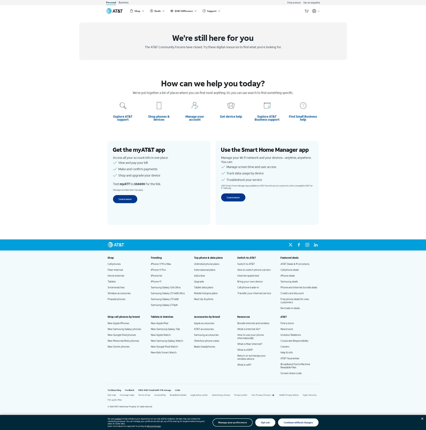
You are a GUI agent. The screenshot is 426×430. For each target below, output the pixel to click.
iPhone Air (156, 275)
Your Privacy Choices (260, 395)
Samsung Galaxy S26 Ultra (165, 287)
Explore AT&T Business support (267, 118)
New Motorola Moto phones (123, 340)
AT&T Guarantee (290, 358)
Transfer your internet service (254, 293)
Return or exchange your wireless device (251, 357)
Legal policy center (199, 395)
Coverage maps (127, 395)
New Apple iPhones (118, 323)
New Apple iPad (159, 323)
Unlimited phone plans (206, 264)
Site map (112, 395)
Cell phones (114, 264)
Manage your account (194, 118)
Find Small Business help (303, 118)
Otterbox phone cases (206, 340)
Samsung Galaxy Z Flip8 (164, 305)
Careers (285, 346)
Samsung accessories (206, 334)
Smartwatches (116, 287)
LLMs (177, 390)
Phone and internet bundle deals (299, 287)
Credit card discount (292, 293)
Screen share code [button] (291, 373)
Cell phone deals (290, 269)
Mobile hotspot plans (206, 293)
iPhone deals (288, 275)
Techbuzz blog (114, 390)
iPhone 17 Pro (158, 269)
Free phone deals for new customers (295, 300)
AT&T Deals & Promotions (295, 264)
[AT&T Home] (114, 11)
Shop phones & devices (159, 118)
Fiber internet (115, 269)
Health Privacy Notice (289, 395)
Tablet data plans (203, 287)
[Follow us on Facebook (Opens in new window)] (299, 245)
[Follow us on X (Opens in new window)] (290, 245)
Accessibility (160, 395)
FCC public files (115, 400)
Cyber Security (310, 395)
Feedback (129, 390)
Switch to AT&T (246, 264)
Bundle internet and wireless (253, 323)
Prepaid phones (116, 299)
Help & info (287, 352)
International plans (204, 269)
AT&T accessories (204, 329)
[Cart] (307, 11)
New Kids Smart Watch (164, 352)
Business (124, 2)
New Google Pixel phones (122, 334)
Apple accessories (204, 323)
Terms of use (144, 395)
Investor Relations (291, 334)
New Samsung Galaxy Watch (167, 340)
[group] (126, 258)
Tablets (112, 281)
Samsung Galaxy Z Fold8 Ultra (168, 293)
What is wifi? (244, 364)
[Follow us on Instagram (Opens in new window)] (307, 245)
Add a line (199, 275)
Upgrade (199, 281)
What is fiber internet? (249, 344)
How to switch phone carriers (254, 269)
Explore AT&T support (122, 118)
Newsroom (287, 329)
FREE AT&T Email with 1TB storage (154, 390)
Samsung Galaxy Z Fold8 (165, 299)
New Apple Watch (161, 334)
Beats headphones (204, 346)
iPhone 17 (156, 281)
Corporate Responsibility (294, 340)
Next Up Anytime (203, 299)
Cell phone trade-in (248, 287)
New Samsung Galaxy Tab (165, 329)
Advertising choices (221, 395)
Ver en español (311, 2)
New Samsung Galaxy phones (124, 329)
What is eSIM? (245, 349)
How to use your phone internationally (250, 336)
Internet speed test (248, 275)
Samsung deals (289, 281)
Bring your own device (250, 281)
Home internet (116, 275)
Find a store (294, 2)
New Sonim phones (119, 346)
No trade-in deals (290, 308)
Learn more (125, 199)
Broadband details (178, 395)
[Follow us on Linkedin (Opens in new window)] (316, 245)
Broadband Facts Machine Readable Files (295, 365)
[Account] (316, 11)
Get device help (231, 116)
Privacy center (240, 395)
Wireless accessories (119, 293)
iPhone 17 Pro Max (161, 264)
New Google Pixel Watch (164, 346)
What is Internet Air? (248, 329)
